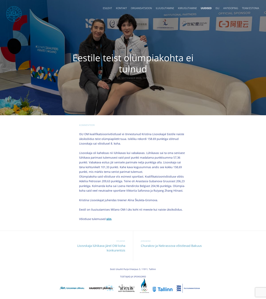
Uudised (206, 8)
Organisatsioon (141, 8)
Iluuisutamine (165, 8)
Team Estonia (250, 8)
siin (108, 219)
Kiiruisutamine (187, 8)
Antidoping (230, 8)
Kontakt (121, 8)
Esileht (107, 8)
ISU (217, 8)
